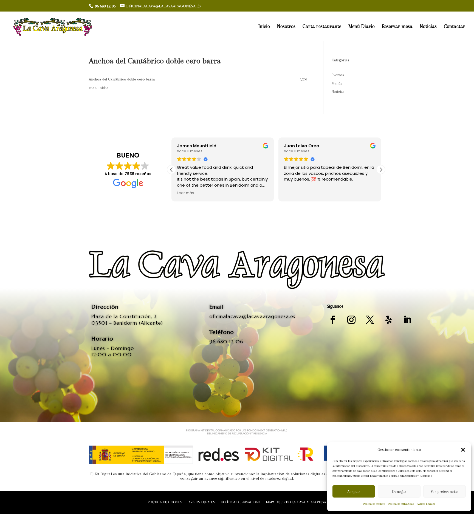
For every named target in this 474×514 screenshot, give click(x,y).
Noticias (428, 26)
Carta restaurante (322, 26)
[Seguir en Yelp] (388, 319)
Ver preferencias (444, 491)
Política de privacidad (401, 503)
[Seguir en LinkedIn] (407, 319)
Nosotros (286, 26)
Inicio (264, 26)
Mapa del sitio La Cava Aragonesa (296, 502)
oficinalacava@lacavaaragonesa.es (252, 316)
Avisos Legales (426, 503)
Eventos (338, 75)
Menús (337, 83)
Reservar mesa (397, 26)
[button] (463, 450)
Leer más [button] (185, 193)
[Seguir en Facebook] (333, 319)
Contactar (454, 26)
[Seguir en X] (370, 319)
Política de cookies (374, 503)
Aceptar (353, 491)
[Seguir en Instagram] (351, 319)
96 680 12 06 (226, 341)
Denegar (399, 491)
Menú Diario (361, 26)
